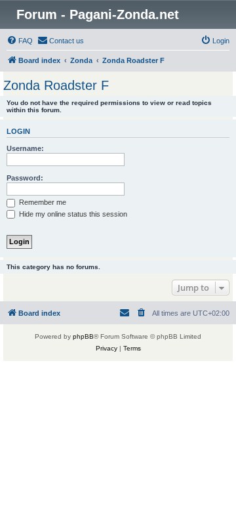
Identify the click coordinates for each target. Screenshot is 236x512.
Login (18, 131)
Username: (25, 148)
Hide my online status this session (72, 214)
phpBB (83, 336)
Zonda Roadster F (56, 85)
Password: (25, 178)
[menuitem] (20, 41)
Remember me (41, 202)
